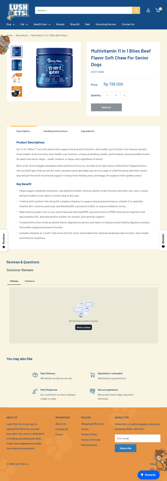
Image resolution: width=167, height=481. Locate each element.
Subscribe (125, 448)
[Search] (136, 10)
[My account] (148, 10)
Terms (84, 429)
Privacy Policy (89, 434)
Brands (60, 24)
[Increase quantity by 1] (124, 95)
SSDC (18, 470)
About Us (60, 423)
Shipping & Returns (92, 423)
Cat (22, 24)
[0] (158, 10)
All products (22, 35)
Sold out (106, 107)
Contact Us (128, 24)
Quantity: (96, 95)
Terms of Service (90, 439)
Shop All (74, 24)
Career (59, 434)
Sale (87, 24)
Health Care (40, 24)
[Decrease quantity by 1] (107, 95)
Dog (9, 24)
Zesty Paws (97, 72)
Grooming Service (106, 24)
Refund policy (89, 444)
